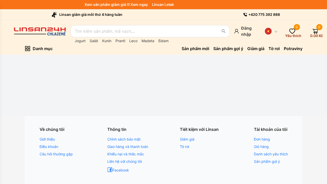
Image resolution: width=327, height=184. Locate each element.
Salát (94, 41)
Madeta (148, 41)
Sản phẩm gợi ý (267, 161)
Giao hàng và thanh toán (127, 146)
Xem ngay (140, 4)
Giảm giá (187, 139)
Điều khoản (49, 146)
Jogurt (80, 41)
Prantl (120, 41)
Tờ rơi (184, 146)
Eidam (163, 41)
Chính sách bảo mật (124, 139)
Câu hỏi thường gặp (56, 154)
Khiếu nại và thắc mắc (125, 154)
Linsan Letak (164, 4)
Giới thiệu (47, 139)
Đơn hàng (262, 139)
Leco (133, 41)
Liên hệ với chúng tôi (124, 161)
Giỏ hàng (261, 146)
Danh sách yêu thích (271, 154)
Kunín (106, 41)
